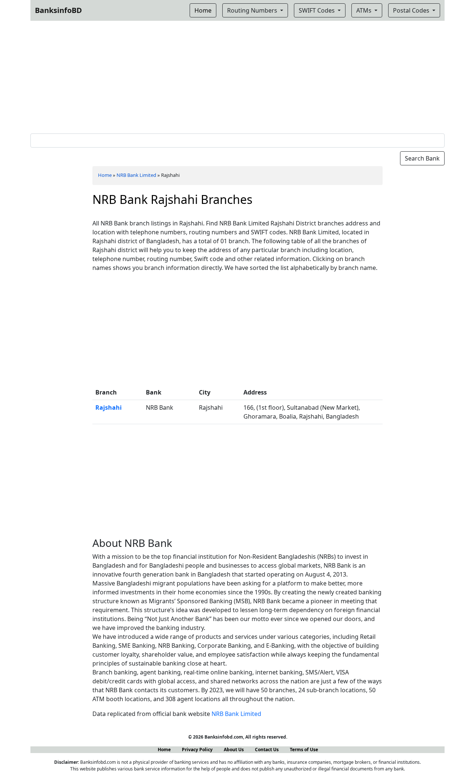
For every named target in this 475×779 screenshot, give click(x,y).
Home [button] (203, 10)
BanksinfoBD (58, 10)
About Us (234, 749)
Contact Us (267, 749)
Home (105, 175)
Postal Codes (412, 10)
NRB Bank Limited (136, 175)
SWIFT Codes (317, 10)
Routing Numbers (253, 10)
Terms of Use (304, 749)
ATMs (364, 10)
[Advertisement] (237, 76)
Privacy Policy (197, 749)
